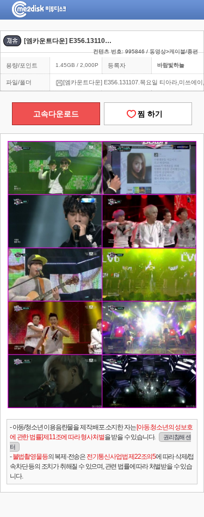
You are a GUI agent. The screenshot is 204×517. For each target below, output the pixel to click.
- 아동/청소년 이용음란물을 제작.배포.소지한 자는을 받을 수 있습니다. (101, 436)
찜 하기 (148, 113)
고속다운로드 (56, 113)
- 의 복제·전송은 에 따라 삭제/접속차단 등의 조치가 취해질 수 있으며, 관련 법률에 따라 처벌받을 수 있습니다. (102, 466)
